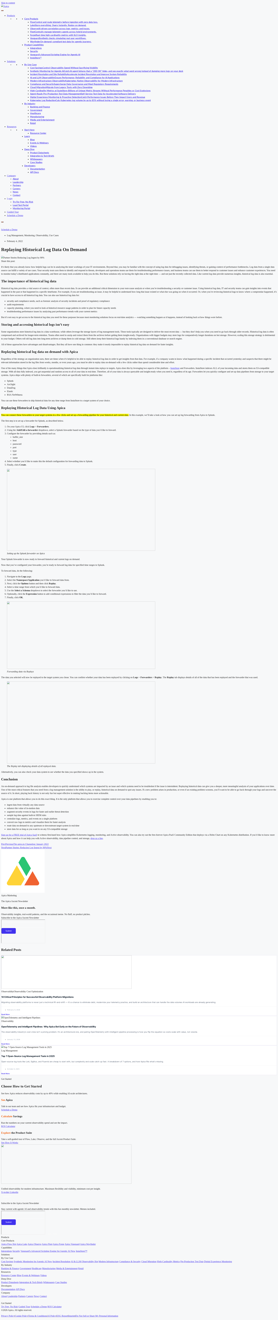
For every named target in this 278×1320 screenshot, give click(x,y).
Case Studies (36, 162)
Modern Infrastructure (109, 1261)
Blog (32, 140)
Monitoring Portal (21, 208)
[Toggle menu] (2, 10)
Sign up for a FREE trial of (13, 835)
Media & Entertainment (67, 1268)
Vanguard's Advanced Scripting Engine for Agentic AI (55, 55)
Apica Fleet (47, 1244)
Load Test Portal (21, 205)
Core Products (31, 19)
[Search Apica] (3, 225)
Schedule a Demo (15, 215)
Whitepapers (36, 159)
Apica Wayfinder (88, 1244)
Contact (16, 195)
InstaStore (175, 368)
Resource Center (38, 133)
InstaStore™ (36, 58)
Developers (29, 166)
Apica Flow (8, 1244)
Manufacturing (37, 117)
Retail (33, 123)
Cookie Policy (21, 1316)
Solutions (11, 61)
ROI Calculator (54, 1306)
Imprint (71, 1316)
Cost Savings (7, 1261)
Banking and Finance (40, 107)
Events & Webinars (39, 143)
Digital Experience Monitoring (218, 1261)
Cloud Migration (148, 1261)
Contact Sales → (53, 1234)
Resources (11, 126)
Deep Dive (29, 149)
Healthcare (35, 113)
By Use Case (30, 65)
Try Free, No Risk (9, 1306)
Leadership (18, 182)
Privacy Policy (7, 1316)
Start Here (29, 130)
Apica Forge (58, 1244)
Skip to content (8, 3)
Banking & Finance (10, 1268)
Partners (17, 185)
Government (36, 110)
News (15, 192)
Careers (16, 189)
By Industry (29, 104)
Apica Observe (34, 1244)
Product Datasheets (39, 153)
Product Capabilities (34, 45)
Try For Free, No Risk (23, 202)
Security (34, 51)
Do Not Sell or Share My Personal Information (96, 1316)
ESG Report (62, 1316)
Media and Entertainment (42, 120)
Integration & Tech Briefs (42, 156)
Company (11, 175)
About (16, 179)
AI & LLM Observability (84, 1261)
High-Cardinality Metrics (168, 1261)
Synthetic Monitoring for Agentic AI (33, 1261)
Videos (33, 146)
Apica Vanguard (72, 1244)
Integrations (36, 48)
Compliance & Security (130, 1261)
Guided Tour (13, 212)
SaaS (34, 835)
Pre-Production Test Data (191, 1261)
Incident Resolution (61, 1261)
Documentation (37, 169)
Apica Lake (22, 1244)
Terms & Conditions (37, 1316)
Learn (27, 136)
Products (11, 15)
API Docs (34, 172)
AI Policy (51, 1316)
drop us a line (96, 838)
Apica (29, 835)
